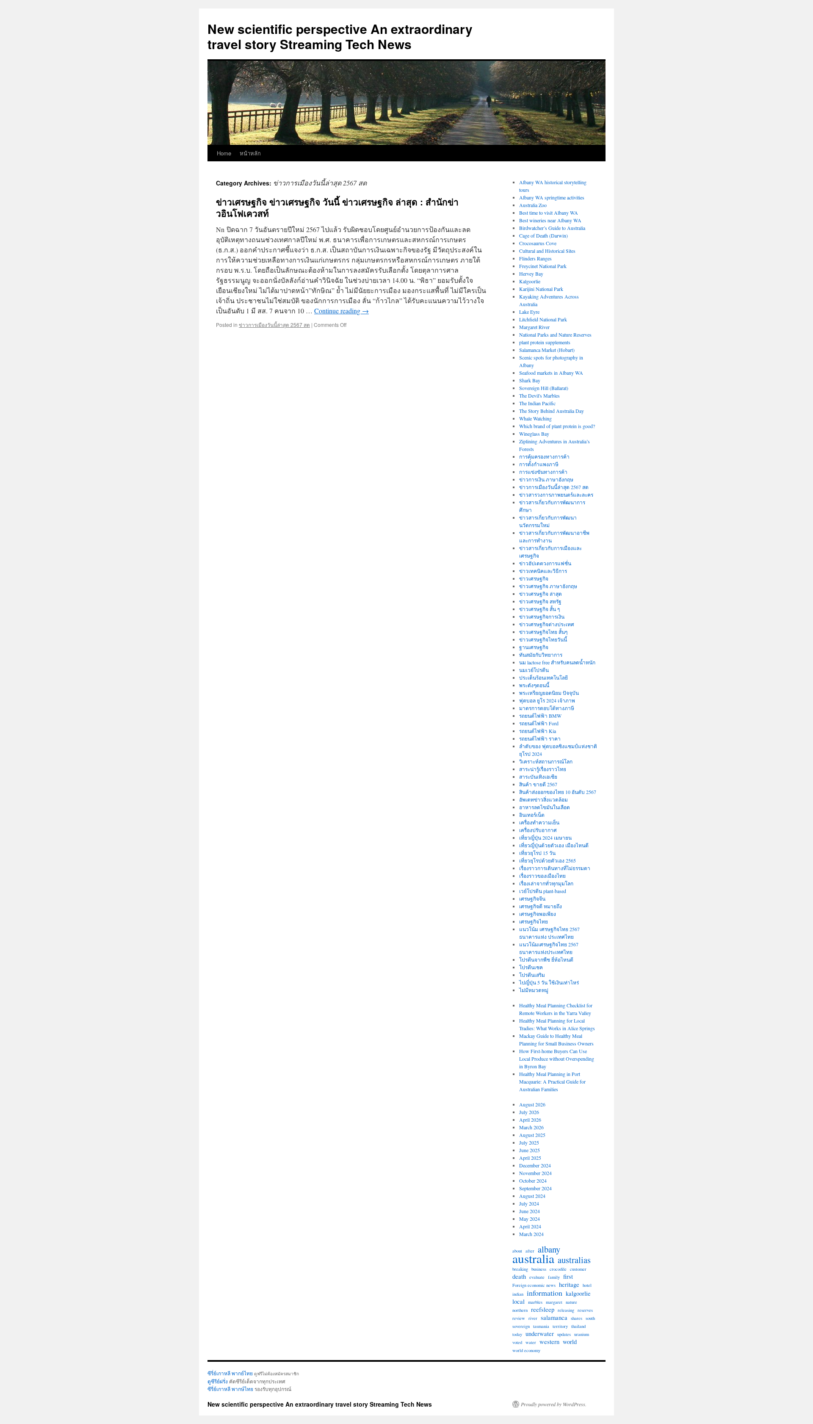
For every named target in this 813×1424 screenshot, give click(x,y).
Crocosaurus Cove (537, 243)
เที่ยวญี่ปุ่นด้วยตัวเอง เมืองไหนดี (554, 845)
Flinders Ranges (535, 258)
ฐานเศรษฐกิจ (533, 647)
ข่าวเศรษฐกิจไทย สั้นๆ (543, 631)
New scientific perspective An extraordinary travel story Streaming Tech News (340, 36)
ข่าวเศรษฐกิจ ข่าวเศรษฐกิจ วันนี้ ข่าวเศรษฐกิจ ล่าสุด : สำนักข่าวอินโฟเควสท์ (337, 207)
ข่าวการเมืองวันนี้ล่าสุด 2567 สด (274, 324)
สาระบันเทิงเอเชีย (538, 776)
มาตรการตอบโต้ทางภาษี (546, 708)
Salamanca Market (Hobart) (547, 349)
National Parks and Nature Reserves (555, 334)
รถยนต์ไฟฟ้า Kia (537, 730)
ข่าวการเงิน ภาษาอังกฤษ (546, 479)
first (568, 1276)
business (538, 1269)
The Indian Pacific (537, 403)
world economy (526, 1350)
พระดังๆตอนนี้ (534, 685)
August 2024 (532, 1195)
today (517, 1334)
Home (224, 153)
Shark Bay (529, 380)
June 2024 (529, 1211)
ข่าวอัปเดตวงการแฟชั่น (545, 563)
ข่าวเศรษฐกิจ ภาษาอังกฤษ (548, 586)
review (518, 1318)
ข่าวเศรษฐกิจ (533, 578)
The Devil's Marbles (539, 395)
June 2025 (529, 1150)
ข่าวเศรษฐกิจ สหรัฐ (540, 601)
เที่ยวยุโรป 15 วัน (537, 852)
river (532, 1318)
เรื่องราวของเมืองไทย (542, 875)
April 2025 (530, 1157)
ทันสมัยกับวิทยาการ (540, 654)
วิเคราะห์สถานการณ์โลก (545, 761)
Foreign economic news (534, 1285)
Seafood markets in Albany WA (551, 372)
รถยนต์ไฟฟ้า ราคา (540, 738)
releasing (566, 1310)
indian (517, 1294)
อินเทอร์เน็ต (532, 814)
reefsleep (542, 1309)
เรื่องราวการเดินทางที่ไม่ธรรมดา (554, 868)
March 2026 (531, 1127)
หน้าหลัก (250, 153)
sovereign (521, 1326)
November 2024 (535, 1173)
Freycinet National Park (543, 266)
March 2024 (531, 1233)
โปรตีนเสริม (532, 974)
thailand (578, 1326)
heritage (569, 1285)
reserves (585, 1310)
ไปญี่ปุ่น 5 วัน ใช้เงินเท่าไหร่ (549, 982)
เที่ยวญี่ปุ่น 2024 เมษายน (545, 837)
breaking (520, 1269)
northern (520, 1310)
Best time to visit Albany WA (548, 212)
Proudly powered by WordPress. (553, 1404)
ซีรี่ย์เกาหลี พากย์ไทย (230, 1373)
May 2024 (529, 1218)
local (518, 1301)
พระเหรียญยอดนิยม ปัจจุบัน (549, 692)
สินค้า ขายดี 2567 (538, 784)
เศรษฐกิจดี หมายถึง (540, 906)
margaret (554, 1302)
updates (564, 1334)
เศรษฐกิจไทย (533, 921)
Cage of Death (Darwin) (543, 235)
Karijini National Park (541, 288)
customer (578, 1269)
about (517, 1251)
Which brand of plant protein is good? (557, 426)
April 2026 (530, 1119)
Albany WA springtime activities (551, 197)
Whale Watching (535, 418)
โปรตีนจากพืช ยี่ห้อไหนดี (546, 959)
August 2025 (532, 1134)
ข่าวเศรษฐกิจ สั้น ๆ (539, 609)
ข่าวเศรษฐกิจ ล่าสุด (540, 593)
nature (571, 1302)
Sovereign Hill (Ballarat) (543, 387)
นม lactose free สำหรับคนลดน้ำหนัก (557, 662)
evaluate (537, 1277)
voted (517, 1342)
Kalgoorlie (529, 281)
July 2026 (529, 1112)
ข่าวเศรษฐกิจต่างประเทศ (546, 624)
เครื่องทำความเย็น (539, 822)
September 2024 (535, 1188)
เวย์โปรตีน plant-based (542, 891)
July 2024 (529, 1203)
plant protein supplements (544, 342)
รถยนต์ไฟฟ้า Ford (539, 723)
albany (549, 1249)
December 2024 (535, 1165)
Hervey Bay (531, 273)
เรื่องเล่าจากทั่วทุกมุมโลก (546, 883)
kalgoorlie (578, 1293)
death (519, 1276)
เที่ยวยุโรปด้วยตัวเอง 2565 (547, 860)
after (529, 1251)
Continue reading (341, 310)
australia (533, 1258)
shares (576, 1318)
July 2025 (529, 1142)
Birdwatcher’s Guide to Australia (552, 227)
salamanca (554, 1318)
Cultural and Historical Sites (547, 250)
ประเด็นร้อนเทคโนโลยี (543, 677)
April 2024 (530, 1226)
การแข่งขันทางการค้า (543, 471)
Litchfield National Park (543, 319)
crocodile (558, 1269)
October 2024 (533, 1180)
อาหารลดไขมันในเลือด (544, 807)
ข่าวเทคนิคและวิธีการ (543, 570)
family (554, 1277)
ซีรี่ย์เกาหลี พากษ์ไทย (230, 1388)
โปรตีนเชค (531, 967)
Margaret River (534, 327)
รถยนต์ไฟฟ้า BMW (540, 715)
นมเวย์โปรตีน (534, 669)
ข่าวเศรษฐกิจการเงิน (541, 616)
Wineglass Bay (534, 433)
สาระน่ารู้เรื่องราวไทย (542, 769)
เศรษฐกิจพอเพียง (537, 913)
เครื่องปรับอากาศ (538, 830)
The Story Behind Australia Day (551, 410)
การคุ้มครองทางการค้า (544, 456)
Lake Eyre (529, 311)
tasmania (541, 1326)
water (530, 1342)
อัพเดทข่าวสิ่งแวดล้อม (543, 799)
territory (560, 1326)
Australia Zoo (533, 205)
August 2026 (532, 1104)
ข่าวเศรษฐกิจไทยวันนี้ (543, 639)
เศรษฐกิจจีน (532, 898)
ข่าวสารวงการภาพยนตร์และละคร (556, 494)
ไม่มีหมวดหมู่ (533, 990)
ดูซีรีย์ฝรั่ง (217, 1381)
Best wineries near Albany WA (550, 220)
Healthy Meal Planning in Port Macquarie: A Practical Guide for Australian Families (552, 1081)
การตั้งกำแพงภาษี (539, 464)
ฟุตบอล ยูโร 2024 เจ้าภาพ (547, 700)
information (544, 1293)
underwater (539, 1334)
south (590, 1318)
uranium (581, 1334)
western (549, 1342)
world (570, 1342)
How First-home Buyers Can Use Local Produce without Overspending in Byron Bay (556, 1059)
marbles (535, 1302)
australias (574, 1260)
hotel (587, 1285)
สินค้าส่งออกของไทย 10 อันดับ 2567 (557, 791)
